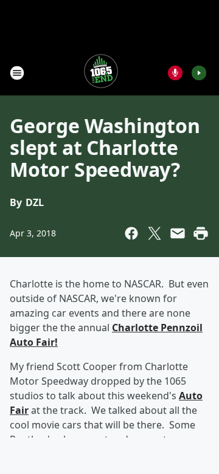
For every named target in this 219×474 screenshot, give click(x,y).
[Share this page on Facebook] (131, 233)
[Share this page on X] (154, 233)
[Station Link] (101, 72)
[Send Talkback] (175, 73)
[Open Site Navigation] (17, 73)
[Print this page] (200, 233)
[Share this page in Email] (177, 233)
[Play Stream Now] (199, 73)
